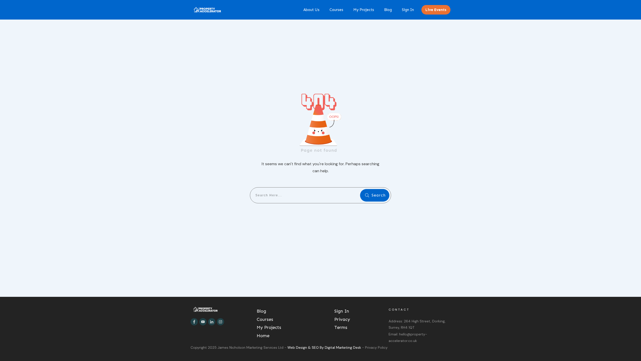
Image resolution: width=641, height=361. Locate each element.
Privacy (342, 319)
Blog (261, 311)
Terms (340, 327)
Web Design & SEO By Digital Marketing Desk (324, 347)
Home (263, 335)
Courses (265, 319)
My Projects (269, 327)
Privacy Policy (376, 347)
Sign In (341, 311)
